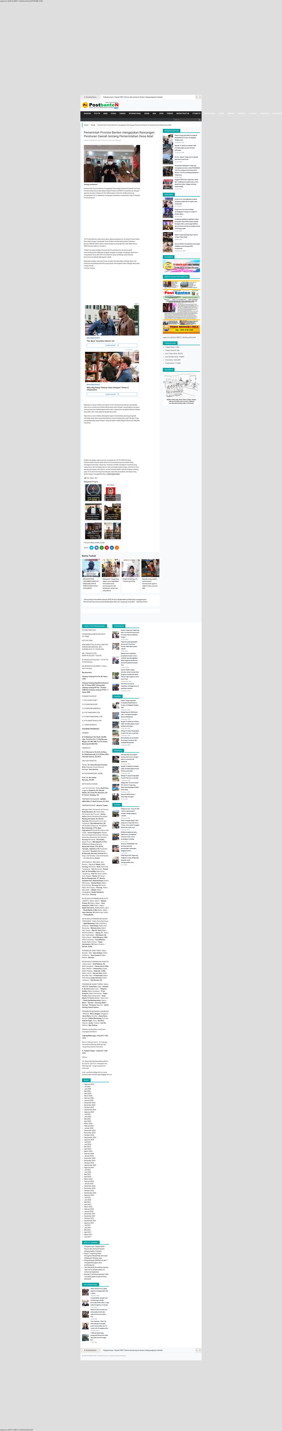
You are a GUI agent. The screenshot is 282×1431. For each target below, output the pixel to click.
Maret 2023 (88, 1179)
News (93, 543)
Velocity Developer (120, 1355)
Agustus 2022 (89, 1195)
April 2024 (87, 1149)
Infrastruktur (182, 113)
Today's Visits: (170, 347)
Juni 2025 (87, 1117)
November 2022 (89, 1188)
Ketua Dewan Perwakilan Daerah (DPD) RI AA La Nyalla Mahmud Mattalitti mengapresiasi (115, 599)
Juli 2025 (87, 1114)
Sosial (113, 113)
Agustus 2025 (89, 1112)
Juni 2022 (87, 1200)
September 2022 (90, 1193)
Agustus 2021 (89, 1223)
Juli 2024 (87, 1142)
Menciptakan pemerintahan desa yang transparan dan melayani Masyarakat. (129, 740)
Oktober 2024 (89, 1135)
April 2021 (87, 1232)
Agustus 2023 (89, 1167)
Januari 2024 (88, 1156)
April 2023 (87, 1177)
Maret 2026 (88, 1096)
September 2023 (90, 1165)
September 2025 (90, 1110)
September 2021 (90, 1221)
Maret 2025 (88, 1123)
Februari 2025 (89, 1126)
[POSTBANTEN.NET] (100, 105)
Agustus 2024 (89, 1140)
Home (86, 125)
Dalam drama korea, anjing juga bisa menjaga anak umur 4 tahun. (99, 1291)
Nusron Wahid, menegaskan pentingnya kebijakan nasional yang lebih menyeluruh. (187, 246)
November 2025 (89, 1105)
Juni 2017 (87, 1237)
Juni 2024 (87, 1144)
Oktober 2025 (89, 1107)
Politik (97, 113)
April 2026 (87, 1093)
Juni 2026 (87, 1089)
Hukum (221, 113)
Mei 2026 (87, 1091)
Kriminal (231, 113)
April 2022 (87, 1204)
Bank (105, 113)
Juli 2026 (87, 1086)
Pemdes (170, 113)
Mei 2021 (87, 1230)
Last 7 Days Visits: (171, 353)
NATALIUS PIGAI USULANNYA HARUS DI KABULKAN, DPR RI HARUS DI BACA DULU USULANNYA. (91, 583)
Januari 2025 (88, 1128)
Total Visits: (169, 360)
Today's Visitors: (171, 350)
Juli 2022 (87, 1197)
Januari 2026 (88, 1100)
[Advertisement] (66, 17)
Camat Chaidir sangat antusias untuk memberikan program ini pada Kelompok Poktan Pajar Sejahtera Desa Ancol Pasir (130, 674)
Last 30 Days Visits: (172, 357)
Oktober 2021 (89, 1218)
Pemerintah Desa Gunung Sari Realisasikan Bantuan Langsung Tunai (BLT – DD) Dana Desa (115, 602)
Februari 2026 (89, 1098)
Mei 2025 (87, 1119)
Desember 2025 (89, 1103)
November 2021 (89, 1216)
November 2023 (89, 1160)
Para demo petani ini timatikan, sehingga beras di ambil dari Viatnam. (130, 686)
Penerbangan (209, 113)
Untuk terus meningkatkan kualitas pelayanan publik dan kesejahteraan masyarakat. (186, 201)
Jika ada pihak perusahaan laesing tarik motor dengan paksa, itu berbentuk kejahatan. (96, 1269)
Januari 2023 (88, 1184)
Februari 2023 (89, 1181)
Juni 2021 (87, 1227)
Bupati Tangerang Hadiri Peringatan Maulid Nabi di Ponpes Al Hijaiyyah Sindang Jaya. (186, 138)
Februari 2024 (89, 1153)
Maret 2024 (88, 1151)
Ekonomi (87, 113)
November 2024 (89, 1133)
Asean (146, 113)
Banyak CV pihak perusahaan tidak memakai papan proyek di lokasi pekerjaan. (185, 148)
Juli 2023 (87, 1170)
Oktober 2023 (89, 1163)
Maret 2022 (88, 1207)
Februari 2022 (89, 1209)
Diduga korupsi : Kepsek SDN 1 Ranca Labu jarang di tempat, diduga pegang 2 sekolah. (133, 97)
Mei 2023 (87, 1174)
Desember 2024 (89, 1130)
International (135, 113)
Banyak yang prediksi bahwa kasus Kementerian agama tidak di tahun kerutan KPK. (150, 583)
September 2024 (90, 1137)
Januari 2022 (88, 1211)
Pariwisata (264, 113)
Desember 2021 (89, 1214)
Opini (161, 113)
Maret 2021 (88, 1234)
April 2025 (87, 1121)
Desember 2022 (89, 1186)
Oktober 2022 (89, 1190)
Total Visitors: (170, 363)
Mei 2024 (87, 1147)
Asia (154, 113)
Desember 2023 (89, 1158)
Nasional (241, 113)
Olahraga (253, 113)
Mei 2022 (87, 1202)
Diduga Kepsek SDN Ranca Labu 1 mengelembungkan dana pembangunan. (96, 1263)
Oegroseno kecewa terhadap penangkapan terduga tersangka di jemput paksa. (186, 212)
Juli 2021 (87, 1225)
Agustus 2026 (89, 1084)
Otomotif (196, 113)
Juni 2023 (87, 1172)
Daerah (123, 113)
